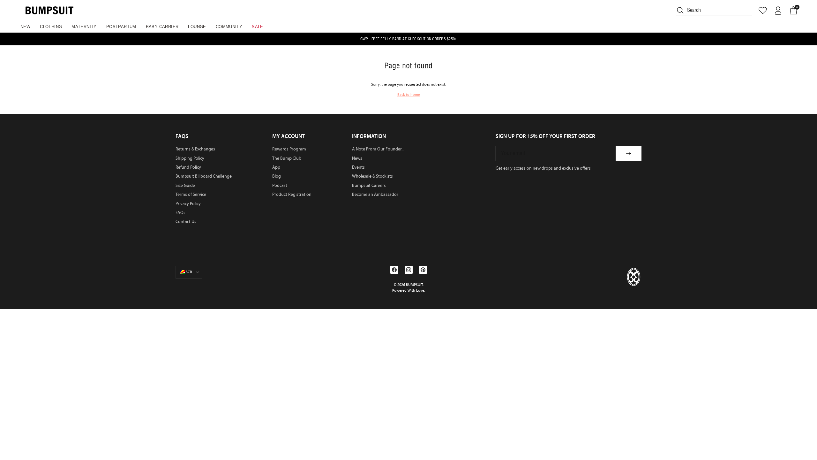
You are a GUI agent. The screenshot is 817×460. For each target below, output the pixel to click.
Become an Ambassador (375, 194)
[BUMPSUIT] (49, 10)
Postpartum (121, 26)
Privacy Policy (188, 203)
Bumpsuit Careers (369, 185)
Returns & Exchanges (195, 149)
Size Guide (185, 185)
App (276, 167)
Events (358, 167)
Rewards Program (289, 149)
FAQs (180, 212)
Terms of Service (191, 194)
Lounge (197, 26)
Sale (257, 26)
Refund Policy (188, 167)
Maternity (84, 26)
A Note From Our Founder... (378, 149)
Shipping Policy (190, 158)
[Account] (778, 10)
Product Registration (291, 194)
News (357, 158)
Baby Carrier (162, 26)
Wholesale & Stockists (372, 176)
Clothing (51, 26)
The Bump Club (286, 158)
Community (229, 26)
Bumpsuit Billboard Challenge (204, 176)
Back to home (408, 94)
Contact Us (186, 221)
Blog (276, 176)
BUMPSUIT (414, 284)
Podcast (279, 185)
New (25, 26)
